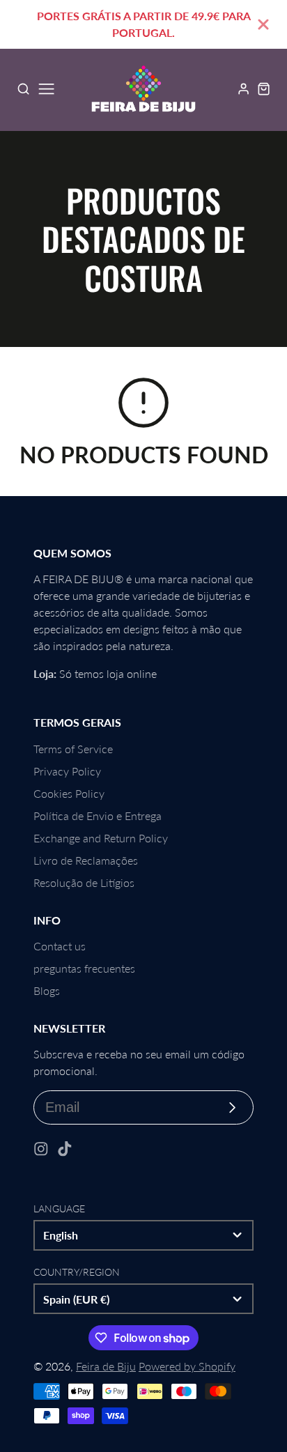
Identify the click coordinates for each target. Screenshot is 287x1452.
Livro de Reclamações (85, 860)
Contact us (59, 945)
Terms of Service (73, 748)
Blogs (46, 990)
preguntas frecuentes (84, 968)
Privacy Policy (67, 771)
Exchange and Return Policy (100, 837)
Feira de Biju (106, 1366)
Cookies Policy (68, 793)
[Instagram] (41, 1149)
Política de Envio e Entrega (97, 815)
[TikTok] (64, 1149)
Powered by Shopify (187, 1366)
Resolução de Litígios (83, 882)
